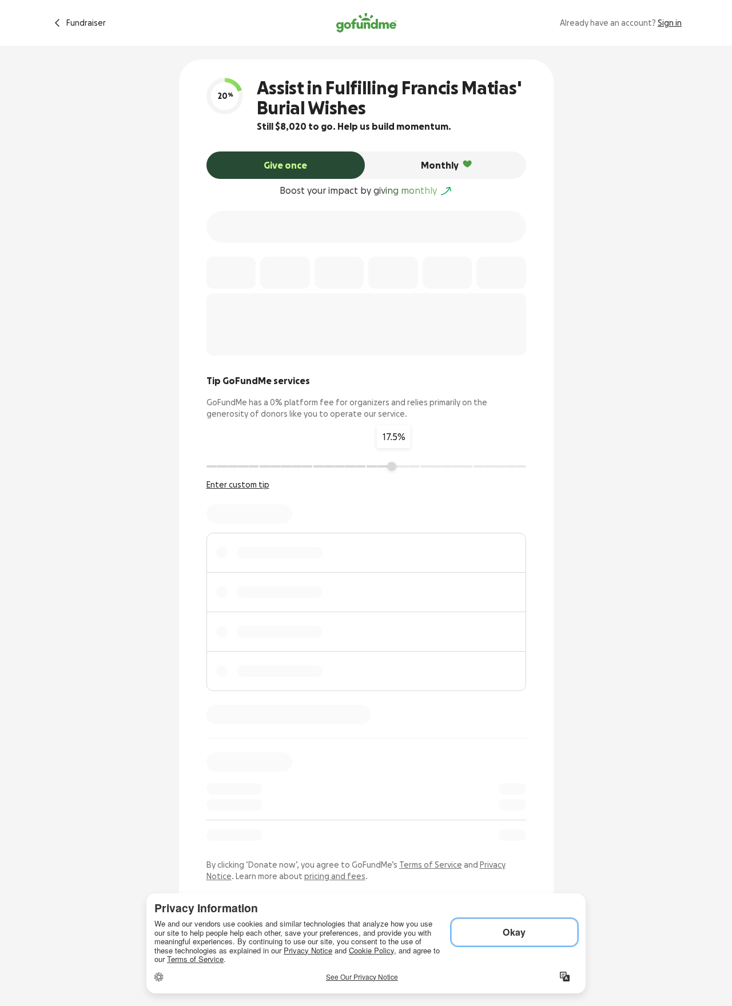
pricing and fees (334, 876)
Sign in (670, 22)
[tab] (285, 165)
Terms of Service (430, 864)
